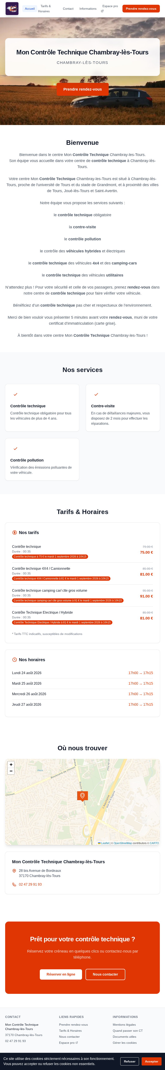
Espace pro (110, 6)
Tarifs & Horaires (44, 8)
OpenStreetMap (123, 843)
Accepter (151, 1061)
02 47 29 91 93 (30, 884)
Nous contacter (105, 974)
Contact (68, 8)
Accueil (30, 8)
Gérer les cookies (125, 1042)
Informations (87, 8)
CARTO (154, 843)
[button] (82, 796)
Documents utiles (124, 1036)
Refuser (129, 1061)
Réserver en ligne (61, 974)
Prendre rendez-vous (141, 8)
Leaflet (105, 843)
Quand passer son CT (128, 1030)
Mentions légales (124, 1024)
